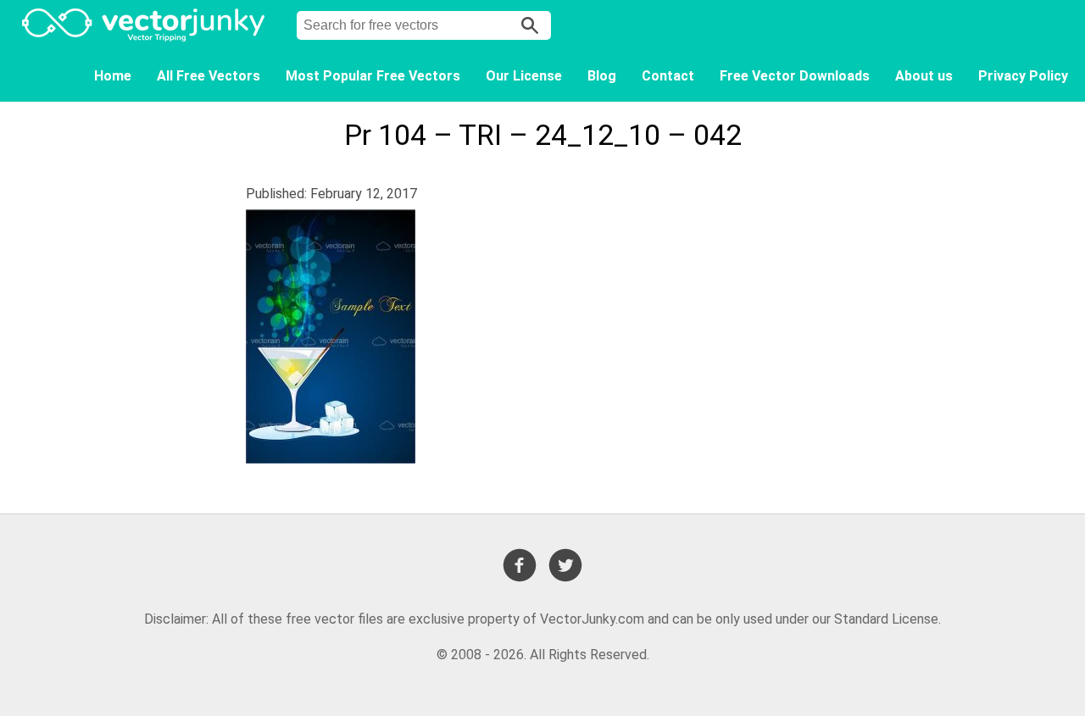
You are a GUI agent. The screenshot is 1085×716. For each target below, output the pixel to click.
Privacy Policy (1023, 76)
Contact (668, 76)
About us (924, 76)
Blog (601, 76)
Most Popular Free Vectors (373, 76)
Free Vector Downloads (795, 76)
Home (112, 76)
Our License (524, 76)
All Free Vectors (208, 76)
